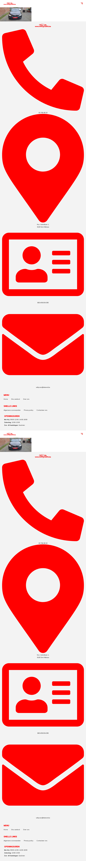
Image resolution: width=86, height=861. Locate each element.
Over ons (26, 399)
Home (6, 399)
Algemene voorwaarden (12, 410)
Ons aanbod (15, 399)
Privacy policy (28, 410)
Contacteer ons (42, 410)
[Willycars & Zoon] (9, 3)
